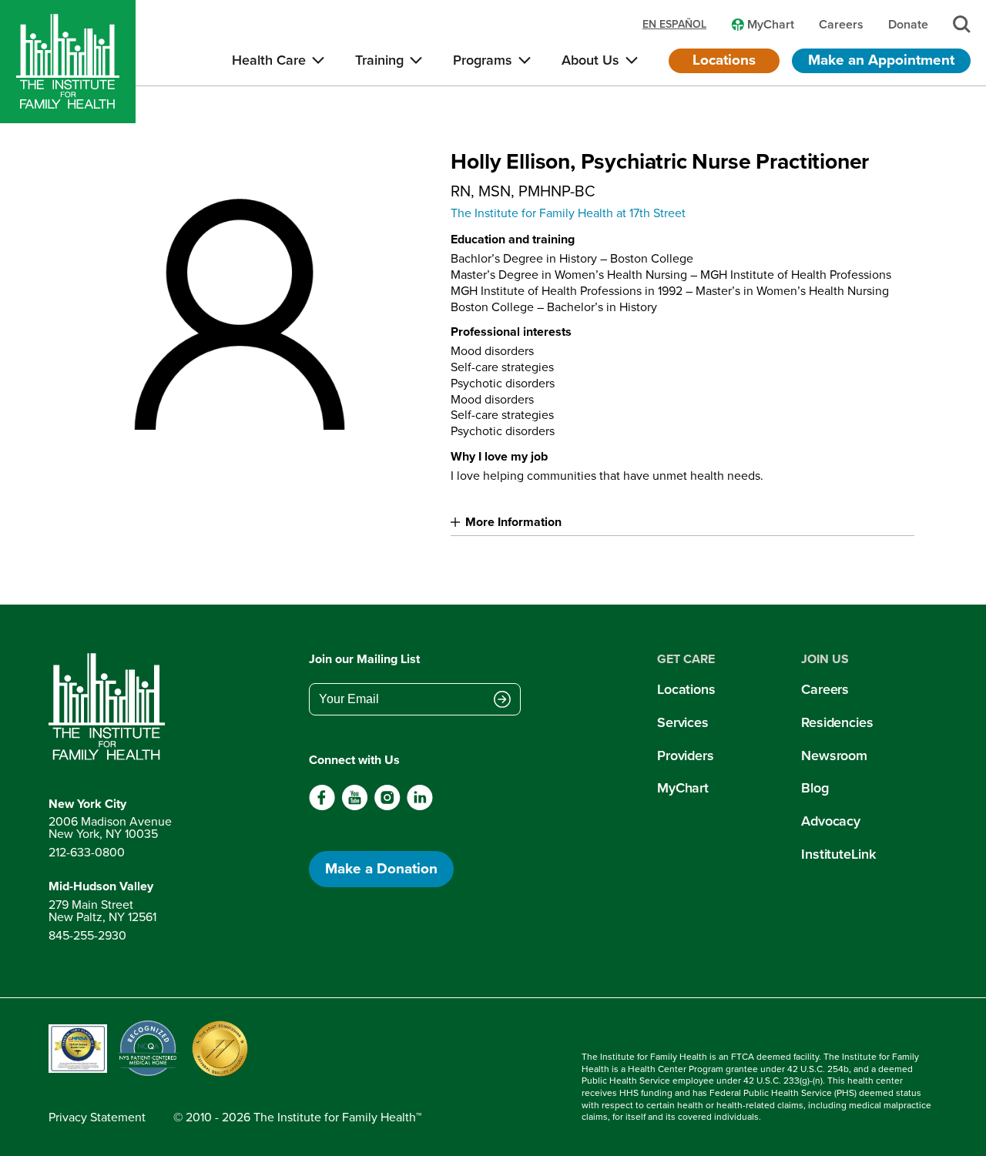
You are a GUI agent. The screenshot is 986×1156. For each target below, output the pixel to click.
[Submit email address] (502, 700)
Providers (685, 756)
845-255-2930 (87, 935)
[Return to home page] (110, 707)
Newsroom (834, 756)
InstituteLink (838, 854)
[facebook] (322, 807)
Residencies (837, 722)
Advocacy (830, 821)
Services (683, 722)
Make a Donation (381, 868)
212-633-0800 (87, 852)
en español (674, 24)
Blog (815, 788)
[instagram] (387, 807)
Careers (825, 689)
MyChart (683, 788)
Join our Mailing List (364, 659)
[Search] (962, 24)
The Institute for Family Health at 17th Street (568, 213)
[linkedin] (419, 807)
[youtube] (354, 807)
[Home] (68, 61)
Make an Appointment (881, 60)
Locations (724, 60)
